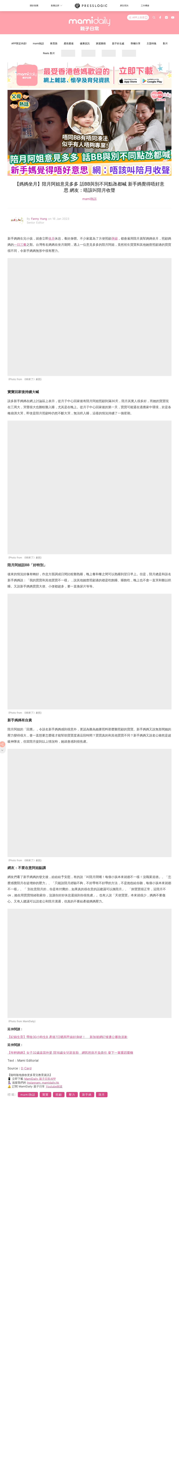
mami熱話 (38, 43)
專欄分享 (135, 43)
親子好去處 (118, 43)
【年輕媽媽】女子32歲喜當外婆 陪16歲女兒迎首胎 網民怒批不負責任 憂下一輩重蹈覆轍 (70, 1052)
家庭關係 (101, 43)
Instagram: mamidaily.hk (43, 1082)
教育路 (54, 43)
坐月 (51, 238)
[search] (154, 17)
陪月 (102, 1094)
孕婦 (114, 238)
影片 (165, 43)
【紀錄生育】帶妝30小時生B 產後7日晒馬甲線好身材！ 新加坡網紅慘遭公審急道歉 (67, 1037)
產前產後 (69, 43)
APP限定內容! (19, 43)
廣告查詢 (124, 5)
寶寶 (45, 1094)
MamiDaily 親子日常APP (40, 1078)
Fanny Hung (39, 218)
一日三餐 (20, 244)
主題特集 (151, 43)
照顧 (59, 1094)
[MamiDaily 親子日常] (89, 23)
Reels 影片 (49, 53)
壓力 (72, 1094)
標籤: (12, 1094)
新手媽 (87, 1094)
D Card (26, 1068)
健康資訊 (85, 43)
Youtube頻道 (54, 1086)
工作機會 (145, 5)
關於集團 (34, 5)
